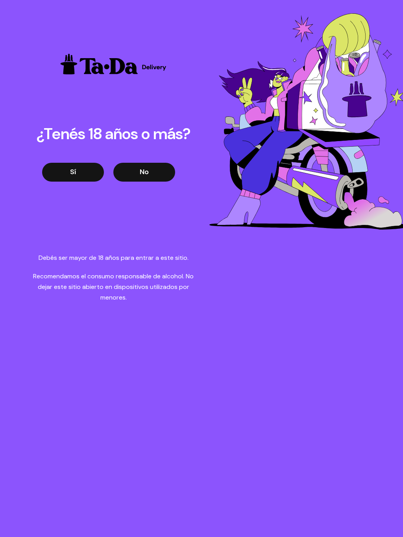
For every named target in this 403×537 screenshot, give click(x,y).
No (144, 172)
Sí (73, 172)
